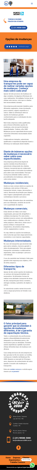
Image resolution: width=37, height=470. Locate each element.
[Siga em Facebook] (18, 447)
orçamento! (15, 371)
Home (8, 458)
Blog (24, 460)
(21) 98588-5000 (19, 28)
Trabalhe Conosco (17, 462)
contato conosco (15, 369)
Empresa (16, 458)
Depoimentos (14, 460)
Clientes (26, 458)
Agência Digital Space (23, 467)
